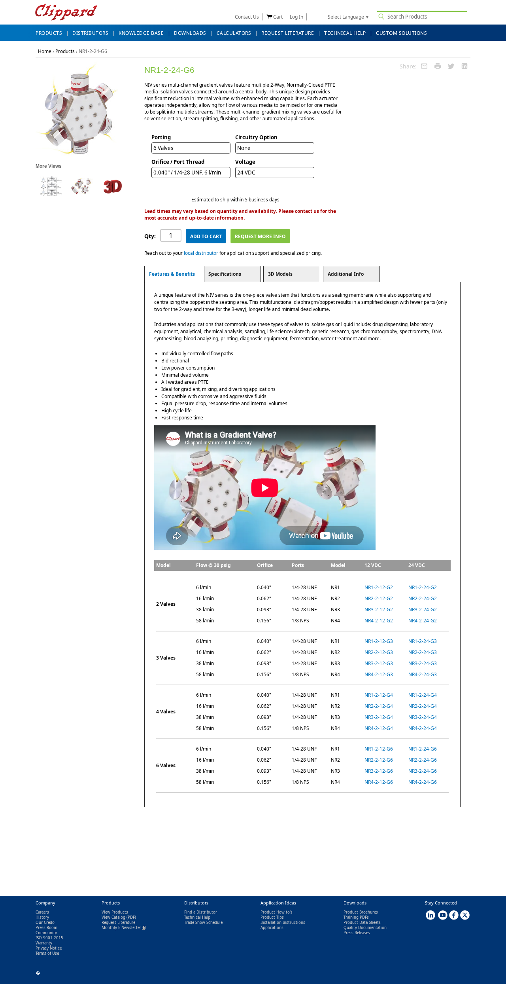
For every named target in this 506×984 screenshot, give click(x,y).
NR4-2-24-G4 (422, 728)
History (42, 917)
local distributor (201, 253)
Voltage (245, 161)
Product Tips (272, 917)
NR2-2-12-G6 (378, 759)
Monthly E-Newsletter (124, 927)
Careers (42, 912)
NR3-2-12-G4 (378, 717)
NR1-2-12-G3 (378, 641)
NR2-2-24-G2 (422, 598)
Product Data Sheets (362, 922)
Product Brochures (361, 912)
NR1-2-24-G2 (422, 587)
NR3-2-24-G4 (422, 717)
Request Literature (118, 922)
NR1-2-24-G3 (422, 641)
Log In (296, 16)
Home (44, 51)
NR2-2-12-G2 (378, 598)
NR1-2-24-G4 (422, 695)
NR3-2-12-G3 (378, 663)
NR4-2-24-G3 (422, 674)
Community (46, 932)
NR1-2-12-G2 (378, 587)
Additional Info (346, 274)
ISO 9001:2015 (49, 937)
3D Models (280, 274)
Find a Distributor (200, 912)
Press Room (46, 927)
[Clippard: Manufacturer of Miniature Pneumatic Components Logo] (66, 12)
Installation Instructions (283, 922)
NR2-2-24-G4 (422, 706)
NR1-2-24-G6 (422, 748)
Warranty (44, 943)
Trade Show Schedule (203, 922)
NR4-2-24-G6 (422, 782)
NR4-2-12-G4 (378, 728)
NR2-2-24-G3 (422, 652)
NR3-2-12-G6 (378, 771)
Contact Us (247, 16)
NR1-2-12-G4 (378, 695)
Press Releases (357, 932)
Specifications (224, 274)
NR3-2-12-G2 (378, 609)
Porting (161, 137)
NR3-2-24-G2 (422, 609)
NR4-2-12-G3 (378, 674)
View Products (115, 912)
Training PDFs (356, 917)
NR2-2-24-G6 (422, 759)
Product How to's (277, 912)
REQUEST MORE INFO (260, 236)
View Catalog (113, 917)
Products (65, 51)
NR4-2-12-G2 (378, 620)
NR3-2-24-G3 (422, 663)
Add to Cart (206, 236)
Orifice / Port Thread (177, 161)
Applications (272, 927)
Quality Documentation (365, 927)
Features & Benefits (172, 274)
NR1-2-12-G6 (378, 748)
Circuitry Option (256, 137)
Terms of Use (47, 953)
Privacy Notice (49, 948)
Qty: (150, 236)
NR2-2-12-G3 (378, 652)
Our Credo (45, 922)
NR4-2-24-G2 (422, 620)
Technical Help (197, 917)
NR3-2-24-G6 (422, 771)
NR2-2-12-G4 (378, 706)
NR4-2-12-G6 (378, 782)
